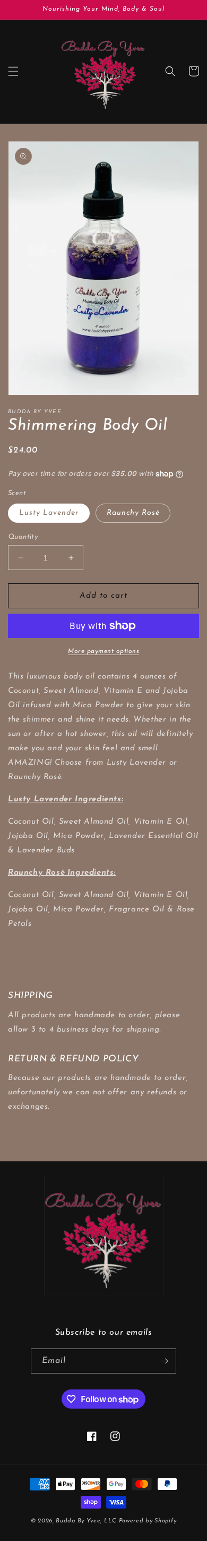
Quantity (23, 536)
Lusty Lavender (49, 513)
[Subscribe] (164, 1361)
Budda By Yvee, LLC (86, 1521)
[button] (13, 71)
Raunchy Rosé (133, 513)
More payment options (103, 651)
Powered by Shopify (148, 1521)
